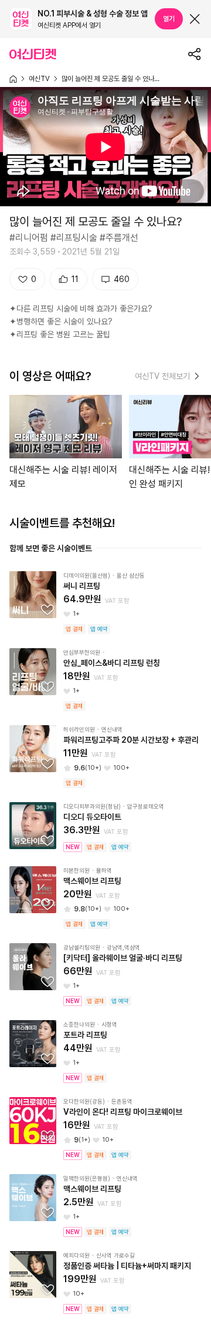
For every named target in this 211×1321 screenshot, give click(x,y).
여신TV (39, 79)
